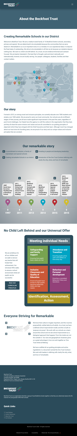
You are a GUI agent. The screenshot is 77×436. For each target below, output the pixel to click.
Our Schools (8, 418)
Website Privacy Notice (22, 432)
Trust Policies (9, 412)
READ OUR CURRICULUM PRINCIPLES (12, 285)
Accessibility (35, 432)
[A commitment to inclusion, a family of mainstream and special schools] (19, 178)
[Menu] (72, 4)
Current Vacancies (10, 414)
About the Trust (9, 416)
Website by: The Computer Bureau (50, 432)
